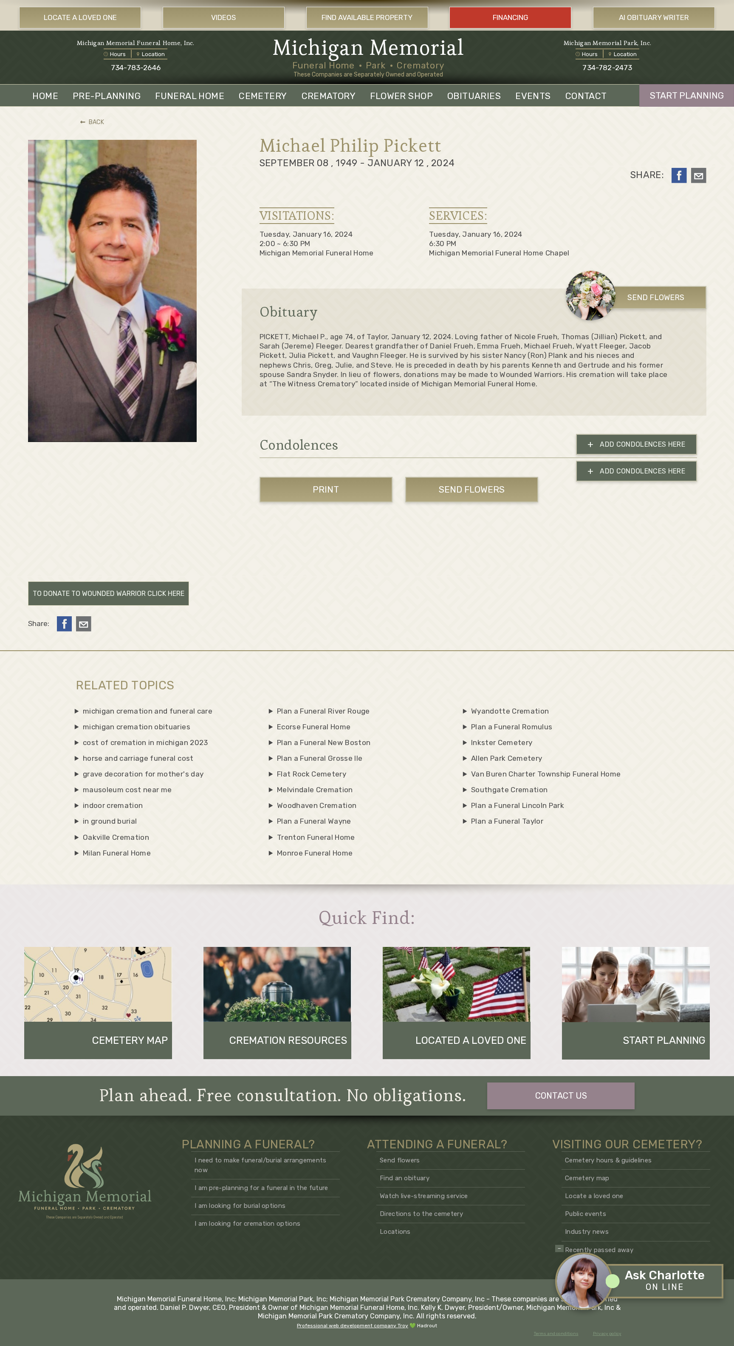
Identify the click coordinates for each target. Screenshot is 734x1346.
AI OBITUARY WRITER (654, 17)
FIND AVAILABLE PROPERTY (367, 17)
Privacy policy (607, 1333)
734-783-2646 (136, 67)
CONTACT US (561, 1096)
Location (153, 54)
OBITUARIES (474, 96)
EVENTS (533, 96)
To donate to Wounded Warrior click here (108, 593)
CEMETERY (263, 96)
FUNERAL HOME (189, 96)
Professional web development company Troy (352, 1326)
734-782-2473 (607, 67)
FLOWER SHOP (401, 96)
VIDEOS (223, 17)
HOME (45, 96)
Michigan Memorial (368, 47)
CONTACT (586, 96)
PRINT (326, 489)
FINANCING (510, 17)
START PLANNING (687, 95)
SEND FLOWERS (655, 297)
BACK (96, 122)
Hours (118, 54)
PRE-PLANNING (107, 96)
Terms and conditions (556, 1333)
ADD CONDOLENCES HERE (636, 444)
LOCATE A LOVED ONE (80, 17)
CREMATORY (329, 96)
